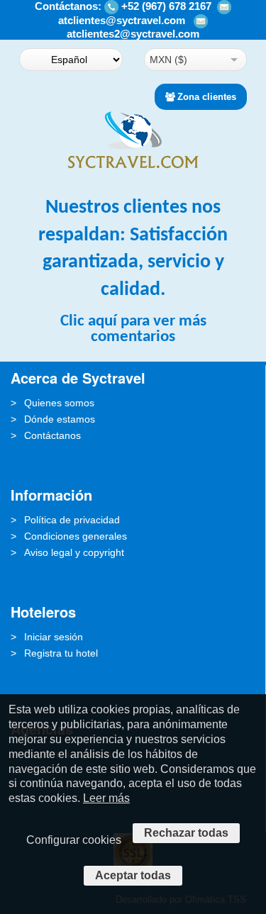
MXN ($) (168, 59)
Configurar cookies (73, 840)
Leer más (106, 798)
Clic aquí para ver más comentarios (133, 329)
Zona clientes (206, 96)
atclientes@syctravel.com (121, 20)
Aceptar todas (133, 875)
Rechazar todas (186, 833)
